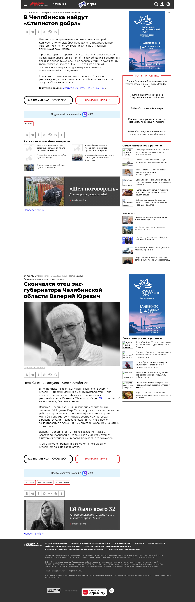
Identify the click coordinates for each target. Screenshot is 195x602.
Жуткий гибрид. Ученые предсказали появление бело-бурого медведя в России (153, 344)
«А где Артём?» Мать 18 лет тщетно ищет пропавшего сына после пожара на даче (152, 152)
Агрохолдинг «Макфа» (34, 367)
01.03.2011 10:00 (30, 12)
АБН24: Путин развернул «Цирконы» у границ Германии (152, 249)
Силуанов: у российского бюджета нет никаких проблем (151, 239)
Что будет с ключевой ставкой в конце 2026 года (150, 228)
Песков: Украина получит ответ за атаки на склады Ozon (151, 218)
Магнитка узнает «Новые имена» (83, 88)
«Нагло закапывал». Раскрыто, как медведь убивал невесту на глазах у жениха (153, 385)
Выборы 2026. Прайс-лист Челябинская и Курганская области (74, 549)
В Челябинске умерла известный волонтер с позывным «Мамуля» (147, 132)
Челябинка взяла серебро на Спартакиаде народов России (147, 96)
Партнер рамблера (71, 590)
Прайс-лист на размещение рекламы (62, 546)
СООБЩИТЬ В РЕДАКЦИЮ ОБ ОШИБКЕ (123, 549)
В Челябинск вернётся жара (147, 108)
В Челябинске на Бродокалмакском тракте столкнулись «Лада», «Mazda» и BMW (147, 84)
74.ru (102, 398)
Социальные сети (156, 543)
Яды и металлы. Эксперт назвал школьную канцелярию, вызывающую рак (151, 172)
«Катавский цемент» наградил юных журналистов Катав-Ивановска (99, 157)
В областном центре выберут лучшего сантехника (51, 166)
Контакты (139, 543)
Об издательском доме (56, 543)
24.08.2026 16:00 (31, 276)
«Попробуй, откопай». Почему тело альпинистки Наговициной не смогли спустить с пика (152, 364)
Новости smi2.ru (34, 210)
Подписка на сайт (122, 543)
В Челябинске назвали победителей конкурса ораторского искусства (96, 147)
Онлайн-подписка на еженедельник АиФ (90, 543)
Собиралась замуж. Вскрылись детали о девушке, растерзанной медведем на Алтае (151, 202)
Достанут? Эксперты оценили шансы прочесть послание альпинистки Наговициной (153, 354)
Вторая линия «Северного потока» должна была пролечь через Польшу (152, 259)
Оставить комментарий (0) (97, 100)
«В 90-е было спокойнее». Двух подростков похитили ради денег (152, 161)
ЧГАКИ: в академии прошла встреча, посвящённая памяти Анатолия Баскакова (51, 147)
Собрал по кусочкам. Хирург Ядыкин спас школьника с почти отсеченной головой (153, 182)
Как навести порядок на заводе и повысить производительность (147, 120)
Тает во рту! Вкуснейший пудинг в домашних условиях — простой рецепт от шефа (152, 192)
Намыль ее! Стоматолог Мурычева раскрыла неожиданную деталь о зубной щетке (152, 374)
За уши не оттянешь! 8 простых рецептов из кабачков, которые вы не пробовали (153, 395)
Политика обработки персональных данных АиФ (107, 546)
